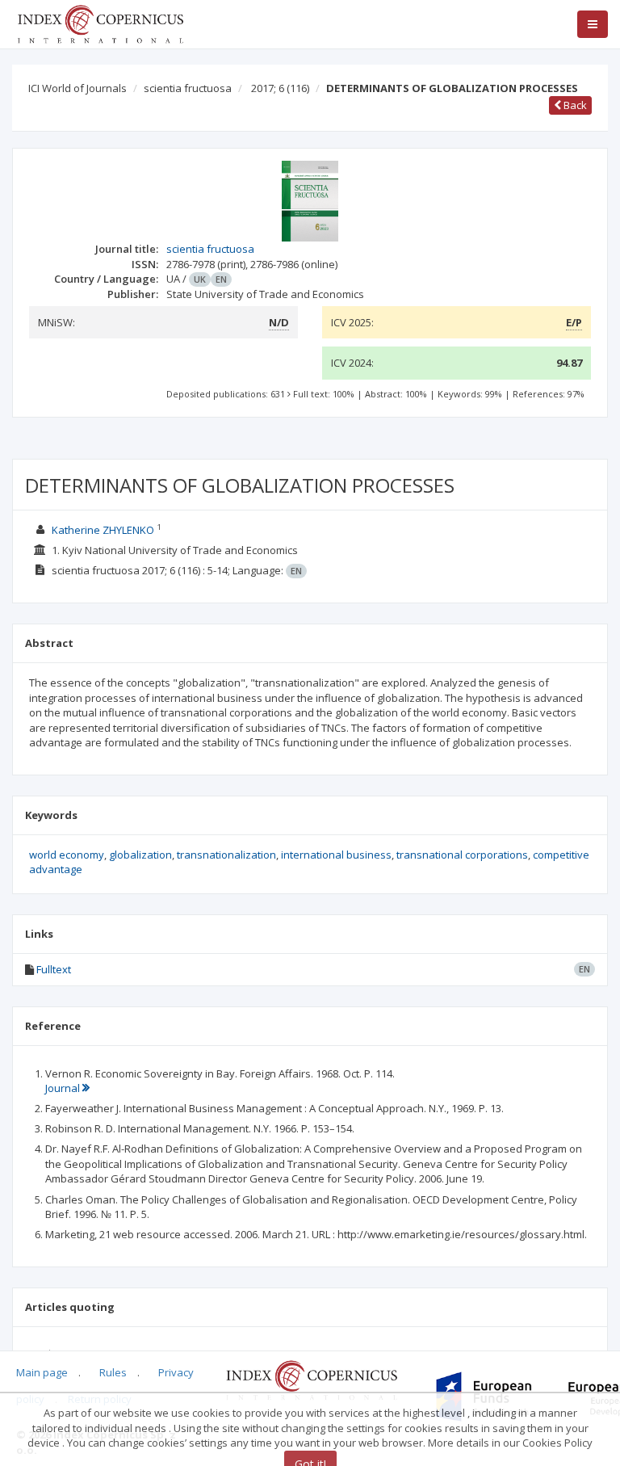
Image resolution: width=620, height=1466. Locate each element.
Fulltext (53, 969)
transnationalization (226, 854)
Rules (113, 1372)
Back (574, 105)
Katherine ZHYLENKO (103, 530)
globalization (140, 854)
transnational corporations (462, 854)
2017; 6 (280, 88)
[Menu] (592, 24)
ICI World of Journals (77, 88)
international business (336, 854)
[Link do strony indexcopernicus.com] (311, 1378)
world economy (66, 854)
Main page (42, 1372)
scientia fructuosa (188, 88)
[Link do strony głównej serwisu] (100, 22)
